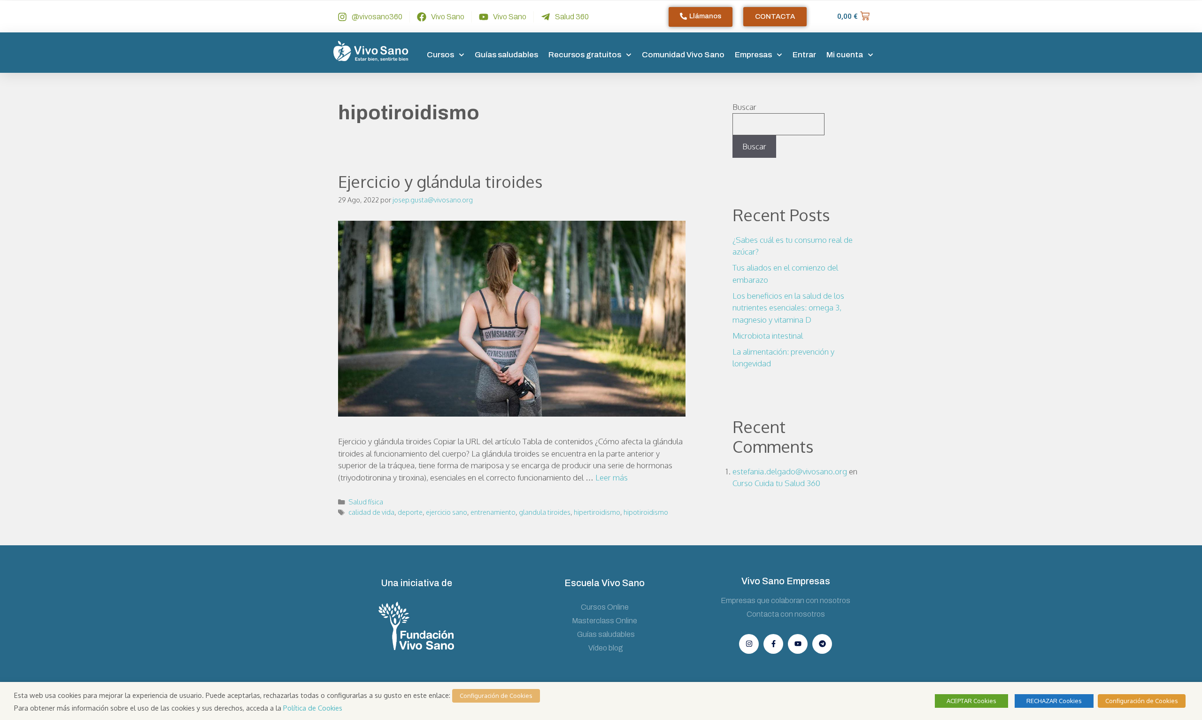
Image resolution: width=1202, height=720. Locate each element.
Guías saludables (506, 54)
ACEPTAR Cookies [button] (971, 701)
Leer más (611, 477)
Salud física (365, 501)
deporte (410, 512)
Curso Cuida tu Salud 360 (776, 483)
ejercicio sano (446, 512)
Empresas (753, 54)
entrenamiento (493, 512)
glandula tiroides (544, 512)
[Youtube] (798, 644)
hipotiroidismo (646, 512)
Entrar (804, 54)
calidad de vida (371, 512)
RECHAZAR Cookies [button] (1054, 701)
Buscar (744, 107)
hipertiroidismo (597, 512)
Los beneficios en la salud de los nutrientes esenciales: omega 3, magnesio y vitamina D (788, 308)
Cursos (440, 54)
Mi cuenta (844, 54)
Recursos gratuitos (584, 54)
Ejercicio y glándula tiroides (440, 181)
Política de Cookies (312, 708)
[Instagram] (749, 644)
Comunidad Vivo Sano (683, 54)
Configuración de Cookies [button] (496, 695)
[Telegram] (822, 644)
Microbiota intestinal (767, 336)
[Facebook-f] (773, 644)
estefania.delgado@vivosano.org (789, 471)
